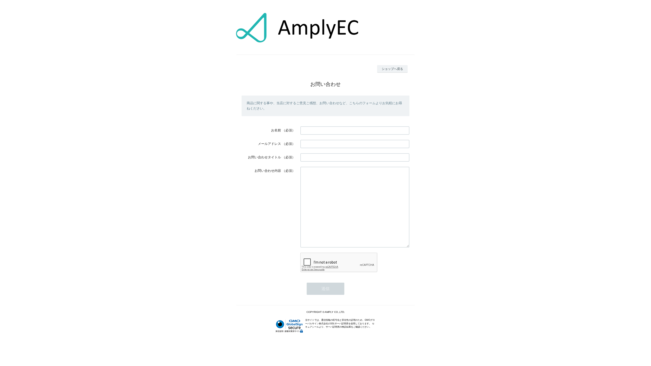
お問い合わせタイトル (264, 157)
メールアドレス (269, 144)
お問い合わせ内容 (268, 171)
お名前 (276, 130)
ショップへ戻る (392, 69)
